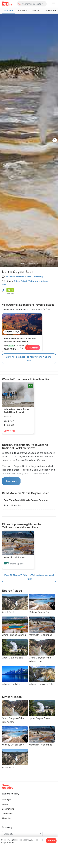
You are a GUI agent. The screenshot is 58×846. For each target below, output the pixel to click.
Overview (8, 10)
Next (54, 140)
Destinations (8, 809)
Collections (7, 813)
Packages (6, 799)
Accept (51, 840)
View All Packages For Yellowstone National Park (29, 358)
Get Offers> (32, 347)
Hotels (5, 804)
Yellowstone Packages (28, 10)
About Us (6, 818)
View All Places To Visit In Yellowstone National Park (29, 577)
